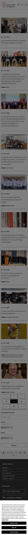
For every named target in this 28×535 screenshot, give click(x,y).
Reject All (14, 527)
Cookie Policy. (5, 520)
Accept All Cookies (14, 532)
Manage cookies (14, 523)
